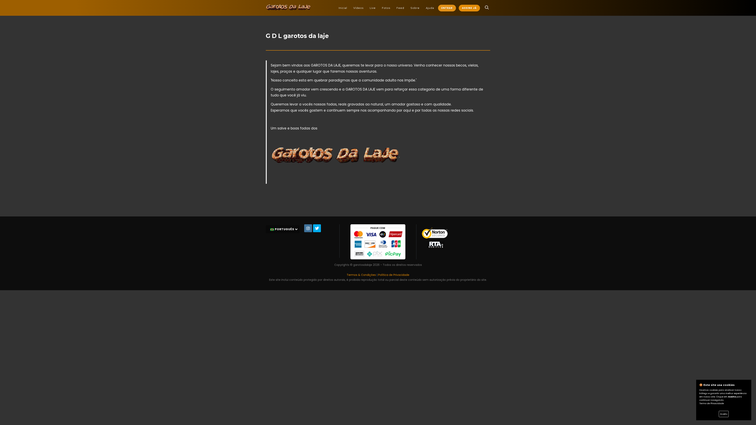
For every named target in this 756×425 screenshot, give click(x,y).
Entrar (447, 8)
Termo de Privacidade (711, 403)
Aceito (723, 414)
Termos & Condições (361, 275)
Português (284, 229)
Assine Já (469, 8)
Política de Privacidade (393, 275)
